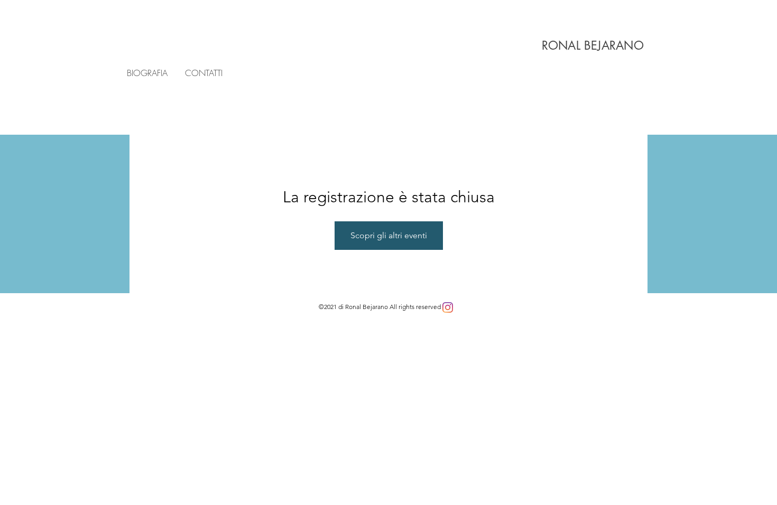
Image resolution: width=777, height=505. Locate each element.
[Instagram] (447, 307)
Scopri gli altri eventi (388, 235)
